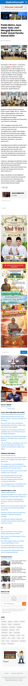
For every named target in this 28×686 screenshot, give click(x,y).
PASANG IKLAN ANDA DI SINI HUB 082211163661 (15, 266)
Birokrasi (4, 621)
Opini (10, 632)
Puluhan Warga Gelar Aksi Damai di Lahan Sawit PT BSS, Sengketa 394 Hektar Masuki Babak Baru (13, 459)
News (17, 630)
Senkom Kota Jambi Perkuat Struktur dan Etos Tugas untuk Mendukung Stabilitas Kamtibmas (13, 508)
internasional (14, 641)
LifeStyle (19, 627)
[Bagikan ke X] (5, 187)
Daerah (16, 621)
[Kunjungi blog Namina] (14, 657)
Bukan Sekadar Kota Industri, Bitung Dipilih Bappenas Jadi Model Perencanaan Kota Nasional (13, 438)
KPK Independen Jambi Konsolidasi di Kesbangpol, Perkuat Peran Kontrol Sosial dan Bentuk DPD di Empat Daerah (13, 466)
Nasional (12, 630)
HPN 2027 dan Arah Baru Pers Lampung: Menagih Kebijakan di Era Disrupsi (17, 585)
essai (7, 641)
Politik (18, 635)
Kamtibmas (17, 624)
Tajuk (3, 641)
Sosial (13, 638)
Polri (23, 635)
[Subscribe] (24, 604)
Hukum (10, 624)
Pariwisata (17, 632)
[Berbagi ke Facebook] (7, 187)
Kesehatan (5, 627)
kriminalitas (10, 643)
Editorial (22, 621)
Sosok (18, 638)
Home (3, 20)
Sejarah (4, 638)
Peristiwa (12, 635)
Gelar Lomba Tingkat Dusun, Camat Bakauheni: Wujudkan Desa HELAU (19, 562)
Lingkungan (5, 630)
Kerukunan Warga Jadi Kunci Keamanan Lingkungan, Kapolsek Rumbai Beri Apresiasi (13, 514)
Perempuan (5, 635)
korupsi (4, 643)
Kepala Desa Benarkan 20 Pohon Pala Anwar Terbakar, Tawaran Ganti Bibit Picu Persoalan (13, 418)
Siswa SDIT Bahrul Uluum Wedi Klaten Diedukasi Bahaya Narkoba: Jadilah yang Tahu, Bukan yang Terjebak (13, 425)
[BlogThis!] (4, 187)
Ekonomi (4, 624)
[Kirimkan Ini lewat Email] (2, 187)
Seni (9, 638)
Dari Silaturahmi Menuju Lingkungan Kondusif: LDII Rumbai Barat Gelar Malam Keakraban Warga (13, 521)
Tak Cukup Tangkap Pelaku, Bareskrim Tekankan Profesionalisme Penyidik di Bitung (18, 579)
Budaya (10, 621)
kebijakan (22, 641)
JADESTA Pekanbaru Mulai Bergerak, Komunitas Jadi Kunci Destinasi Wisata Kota (12, 501)
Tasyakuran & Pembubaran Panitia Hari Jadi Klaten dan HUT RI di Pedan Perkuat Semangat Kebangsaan (13, 432)
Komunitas (12, 627)
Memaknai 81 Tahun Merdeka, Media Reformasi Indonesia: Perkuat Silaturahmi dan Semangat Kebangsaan (13, 570)
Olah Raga (4, 632)
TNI (23, 638)
